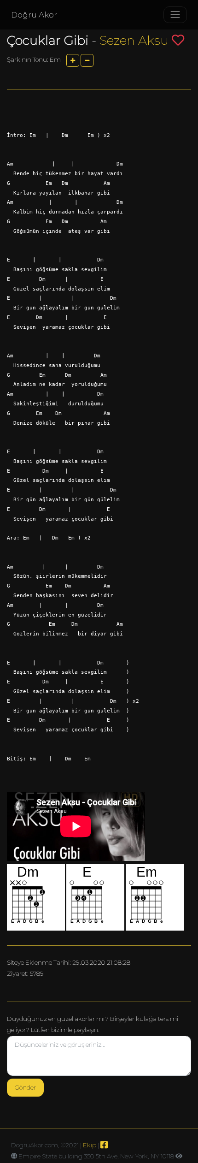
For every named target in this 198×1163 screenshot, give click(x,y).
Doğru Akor (34, 14)
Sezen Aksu (134, 40)
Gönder (25, 1087)
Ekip (89, 1145)
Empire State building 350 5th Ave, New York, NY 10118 (96, 1156)
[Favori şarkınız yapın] (178, 40)
